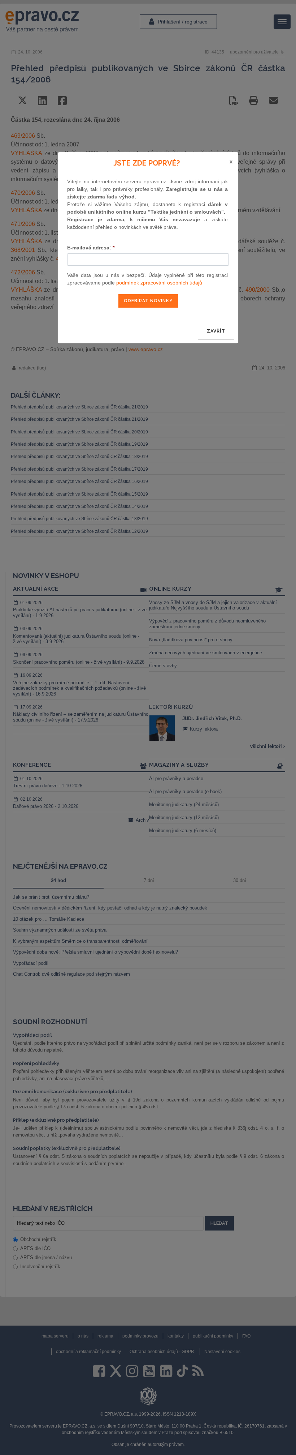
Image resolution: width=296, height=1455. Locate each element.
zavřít (216, 331)
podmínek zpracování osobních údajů (159, 283)
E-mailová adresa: (90, 248)
